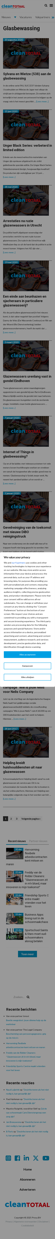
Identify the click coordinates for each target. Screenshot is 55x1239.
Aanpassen (27, 666)
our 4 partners (18, 562)
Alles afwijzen (27, 677)
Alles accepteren (27, 654)
